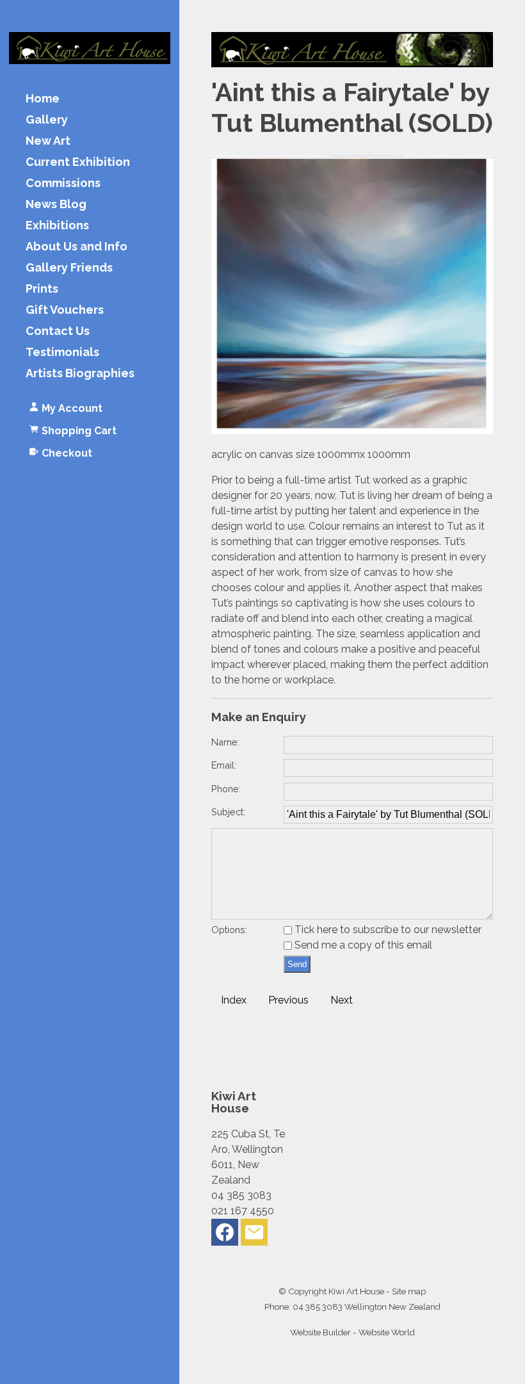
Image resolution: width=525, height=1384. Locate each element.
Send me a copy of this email (362, 945)
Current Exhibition (78, 162)
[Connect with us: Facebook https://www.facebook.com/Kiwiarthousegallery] (224, 1235)
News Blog (56, 205)
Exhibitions (57, 226)
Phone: (226, 788)
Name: (225, 742)
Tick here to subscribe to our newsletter (386, 930)
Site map (409, 1291)
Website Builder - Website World (352, 1332)
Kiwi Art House (356, 1291)
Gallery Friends (69, 268)
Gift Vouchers (65, 310)
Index (233, 1000)
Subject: (228, 811)
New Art (48, 141)
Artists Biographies (80, 374)
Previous (288, 1000)
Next (341, 1000)
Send (297, 964)
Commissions (63, 183)
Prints (42, 289)
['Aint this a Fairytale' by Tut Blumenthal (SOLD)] (352, 431)
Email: (223, 765)
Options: (229, 929)
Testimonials (62, 352)
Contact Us (58, 331)
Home (43, 99)
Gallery (47, 120)
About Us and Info (76, 247)
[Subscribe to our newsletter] (254, 1235)
